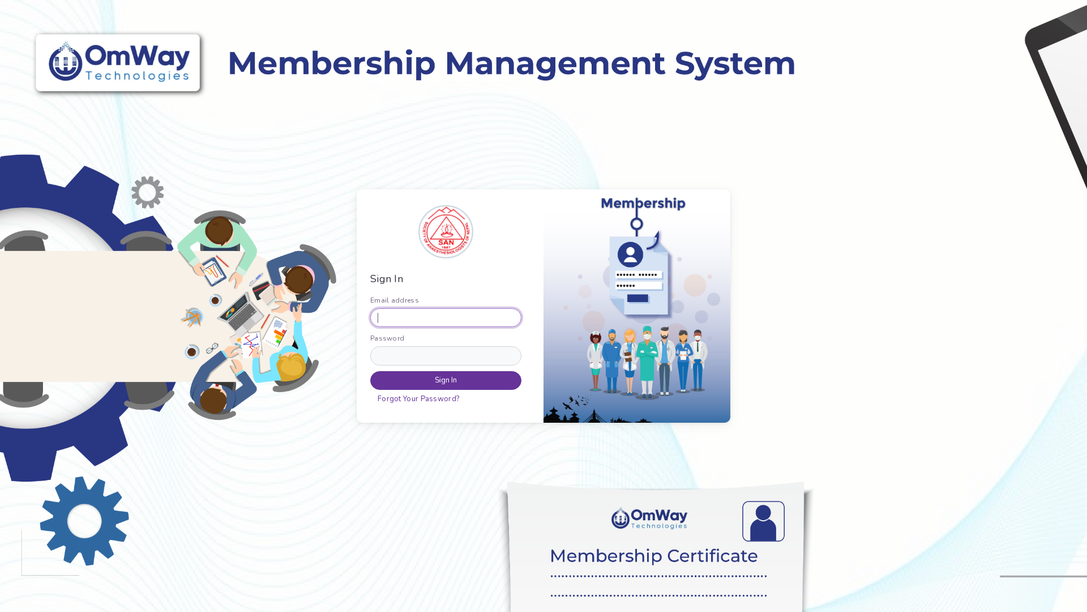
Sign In (446, 380)
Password (387, 338)
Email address (394, 300)
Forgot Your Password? (418, 399)
